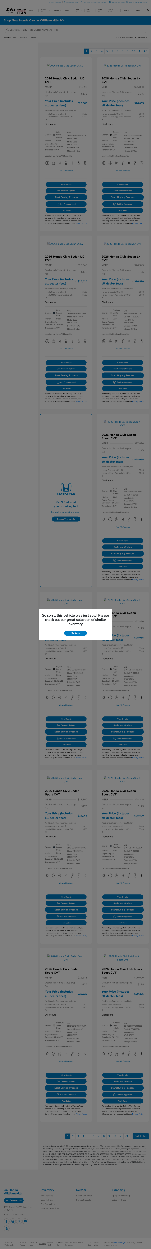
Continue (75, 633)
